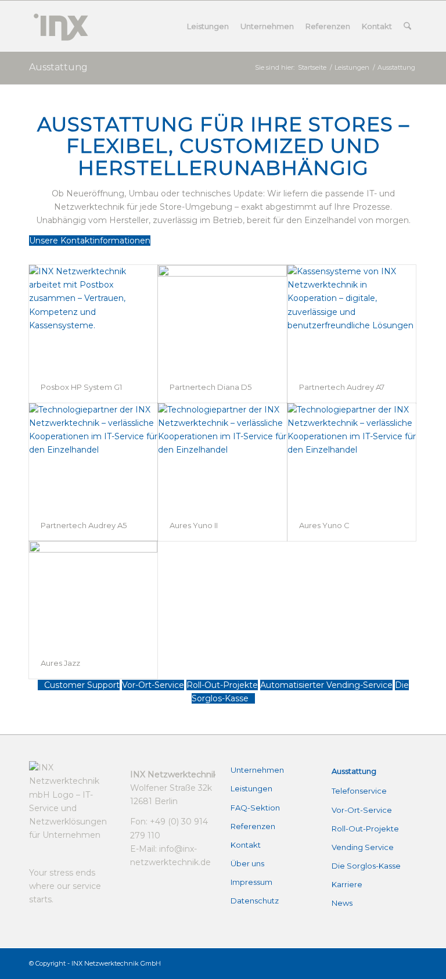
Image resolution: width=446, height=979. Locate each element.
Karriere (347, 884)
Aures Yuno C (324, 525)
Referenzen (253, 826)
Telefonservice (359, 790)
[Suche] (407, 26)
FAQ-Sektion (255, 807)
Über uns (247, 863)
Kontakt (246, 844)
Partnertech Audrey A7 (341, 387)
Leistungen (251, 788)
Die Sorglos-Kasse (366, 865)
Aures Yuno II (194, 525)
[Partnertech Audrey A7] (351, 318)
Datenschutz (255, 900)
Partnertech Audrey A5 (84, 525)
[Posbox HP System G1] (93, 318)
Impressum (251, 882)
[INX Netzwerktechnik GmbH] (59, 26)
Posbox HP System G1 (81, 387)
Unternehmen (257, 769)
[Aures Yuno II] (222, 456)
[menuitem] (208, 26)
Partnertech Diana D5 (210, 387)
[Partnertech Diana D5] (222, 318)
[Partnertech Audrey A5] (93, 456)
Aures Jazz (60, 663)
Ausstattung (58, 67)
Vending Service (363, 847)
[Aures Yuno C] (351, 456)
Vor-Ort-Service (362, 810)
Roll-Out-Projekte (365, 828)
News (342, 903)
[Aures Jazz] (93, 594)
